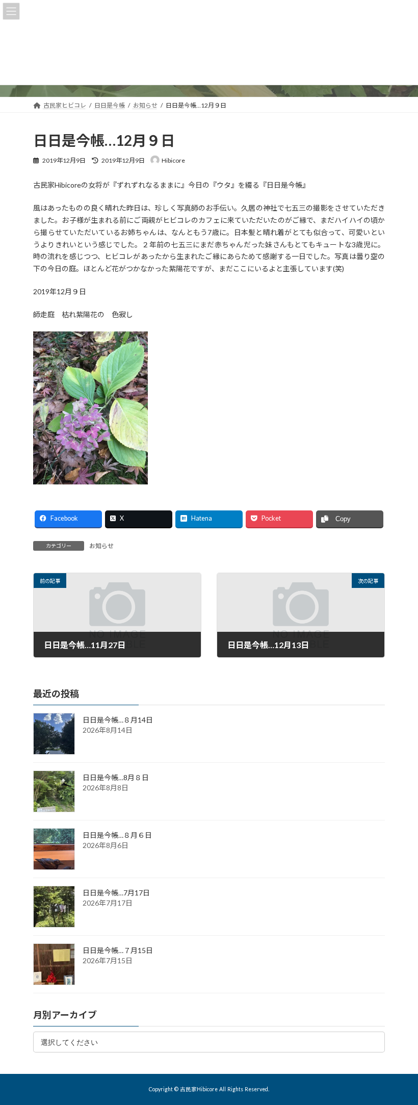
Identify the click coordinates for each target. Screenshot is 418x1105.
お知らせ (101, 546)
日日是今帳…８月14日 (118, 719)
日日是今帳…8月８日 (116, 777)
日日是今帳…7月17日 (116, 892)
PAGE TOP (398, 1061)
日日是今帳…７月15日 (118, 950)
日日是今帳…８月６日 (117, 835)
